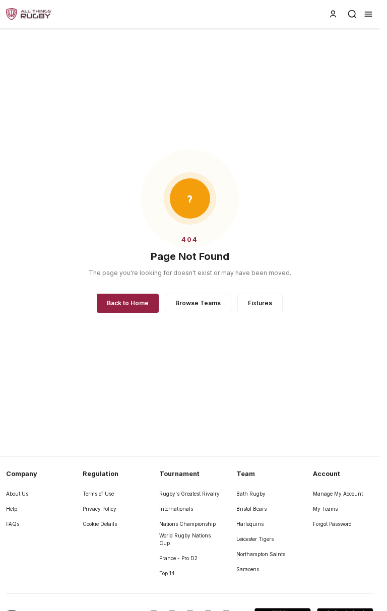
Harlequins (250, 524)
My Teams (325, 509)
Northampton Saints (260, 554)
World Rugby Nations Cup (185, 539)
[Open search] (352, 14)
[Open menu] (368, 14)
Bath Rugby (251, 494)
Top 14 (167, 573)
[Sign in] (333, 14)
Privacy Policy (99, 509)
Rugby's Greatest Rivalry (189, 494)
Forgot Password (332, 524)
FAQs (12, 524)
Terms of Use (98, 494)
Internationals (176, 509)
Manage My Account (338, 494)
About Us (17, 494)
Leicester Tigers (255, 539)
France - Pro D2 (178, 558)
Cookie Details (100, 524)
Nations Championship (187, 524)
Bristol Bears (251, 509)
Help (11, 509)
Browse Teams (198, 303)
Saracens (247, 569)
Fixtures (260, 303)
